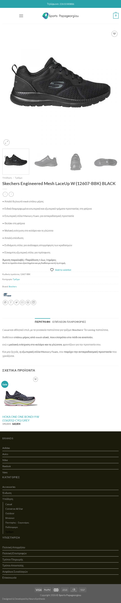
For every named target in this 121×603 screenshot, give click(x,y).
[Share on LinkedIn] (33, 302)
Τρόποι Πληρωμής (12, 559)
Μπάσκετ (9, 518)
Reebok (6, 466)
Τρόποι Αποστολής (13, 565)
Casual (8, 504)
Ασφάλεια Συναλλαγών (15, 571)
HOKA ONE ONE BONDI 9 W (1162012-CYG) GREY (20, 418)
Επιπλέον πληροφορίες (69, 321)
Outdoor (9, 513)
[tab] (42, 321)
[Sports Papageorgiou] (60, 15)
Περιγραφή (42, 321)
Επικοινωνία (9, 577)
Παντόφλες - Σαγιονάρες (17, 522)
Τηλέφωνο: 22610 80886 (60, 3)
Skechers (13, 286)
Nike (5, 459)
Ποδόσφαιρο (11, 527)
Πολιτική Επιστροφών (14, 553)
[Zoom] (6, 142)
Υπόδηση (7, 178)
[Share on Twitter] (16, 302)
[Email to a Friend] (22, 302)
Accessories (8, 486)
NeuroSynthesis (37, 598)
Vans (5, 472)
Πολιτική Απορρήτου (13, 547)
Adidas (6, 447)
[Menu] (21, 15)
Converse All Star (14, 508)
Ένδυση (7, 492)
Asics (5, 453)
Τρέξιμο (18, 178)
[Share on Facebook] (11, 302)
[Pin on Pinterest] (28, 302)
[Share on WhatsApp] (5, 302)
